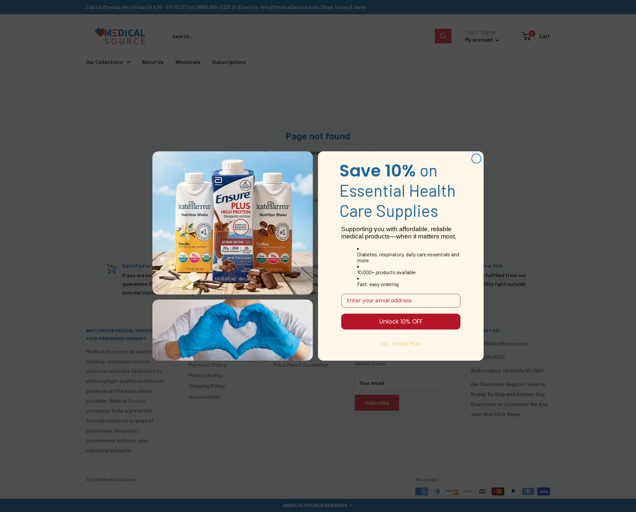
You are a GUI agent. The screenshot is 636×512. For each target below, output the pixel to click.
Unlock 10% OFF (401, 321)
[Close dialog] (476, 158)
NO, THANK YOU (401, 344)
